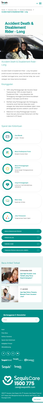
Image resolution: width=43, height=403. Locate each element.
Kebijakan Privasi (7, 343)
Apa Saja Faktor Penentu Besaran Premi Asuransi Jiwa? (28, 294)
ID (37, 3)
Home (3, 10)
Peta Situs (5, 333)
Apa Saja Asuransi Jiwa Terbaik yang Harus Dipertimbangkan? (28, 276)
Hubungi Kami (8, 244)
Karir (3, 329)
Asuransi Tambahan (26, 10)
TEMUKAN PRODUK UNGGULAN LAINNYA (16, 250)
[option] (21, 37)
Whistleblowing (6, 347)
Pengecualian (9, 238)
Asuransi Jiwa (12, 10)
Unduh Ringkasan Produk (13, 231)
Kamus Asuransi (7, 336)
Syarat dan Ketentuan (8, 340)
